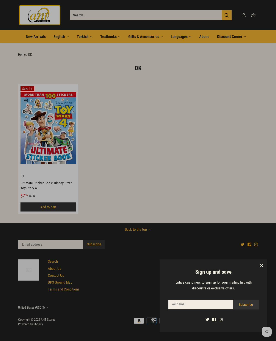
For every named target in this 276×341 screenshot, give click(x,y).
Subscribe (246, 304)
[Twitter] (207, 319)
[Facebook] (214, 319)
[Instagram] (221, 319)
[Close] (261, 265)
